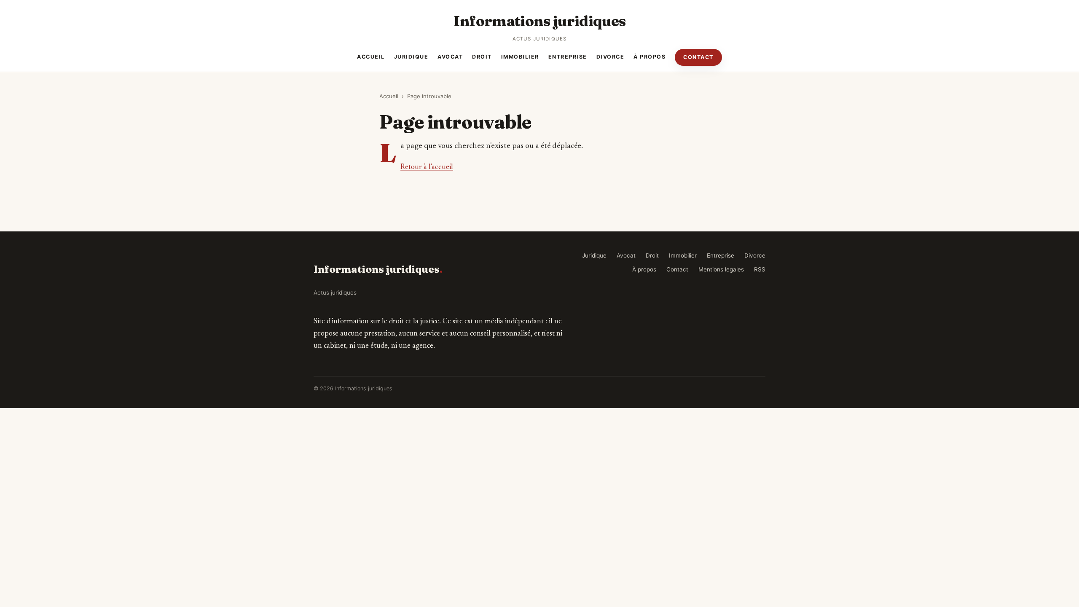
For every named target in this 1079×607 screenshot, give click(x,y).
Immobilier (520, 57)
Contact (698, 57)
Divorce (610, 57)
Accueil (371, 57)
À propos (649, 57)
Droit (482, 57)
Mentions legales (721, 269)
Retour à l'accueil (426, 167)
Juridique (411, 57)
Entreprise (567, 57)
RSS (759, 269)
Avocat (450, 57)
